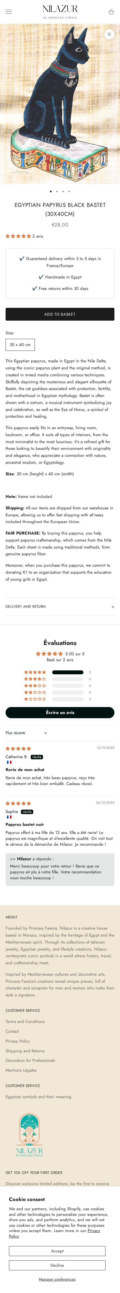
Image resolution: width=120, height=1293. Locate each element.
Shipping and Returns (25, 1051)
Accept (57, 1251)
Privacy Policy (18, 1041)
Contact (12, 1031)
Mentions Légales (21, 1070)
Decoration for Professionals (30, 1060)
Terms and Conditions (25, 1021)
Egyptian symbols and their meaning (38, 1097)
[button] (19, 236)
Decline (57, 1265)
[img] (18, 749)
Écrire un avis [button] (60, 712)
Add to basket (59, 314)
